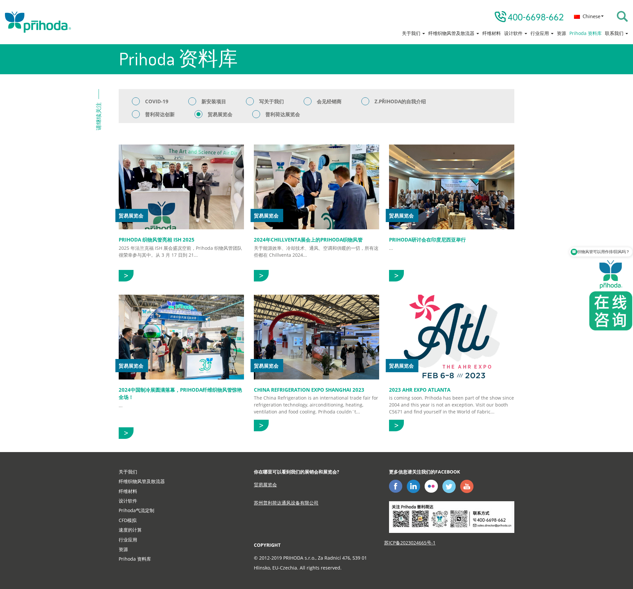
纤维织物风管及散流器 (452, 33)
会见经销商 (329, 101)
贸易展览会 (220, 114)
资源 (561, 33)
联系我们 (615, 33)
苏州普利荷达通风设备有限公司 (286, 503)
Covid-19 (156, 101)
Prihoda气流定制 (136, 510)
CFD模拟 (127, 520)
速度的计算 (130, 530)
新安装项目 (213, 101)
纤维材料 (491, 33)
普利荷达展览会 (282, 114)
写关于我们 (271, 101)
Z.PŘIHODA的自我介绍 (400, 101)
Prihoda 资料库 (585, 33)
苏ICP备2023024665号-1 (410, 543)
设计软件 (514, 33)
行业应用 (540, 33)
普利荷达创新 (160, 114)
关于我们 (412, 33)
